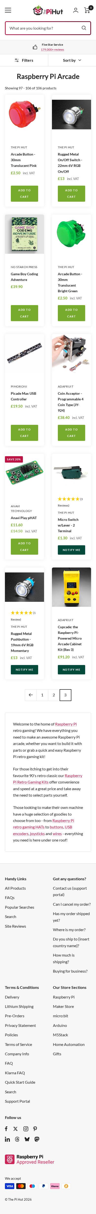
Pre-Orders (14, 1015)
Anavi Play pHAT (24, 518)
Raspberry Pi (66, 724)
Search (10, 916)
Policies (11, 1034)
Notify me (71, 549)
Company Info (17, 1053)
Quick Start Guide (20, 1082)
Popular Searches (19, 907)
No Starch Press (24, 267)
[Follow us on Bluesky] (27, 1139)
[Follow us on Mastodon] (36, 1139)
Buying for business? (70, 971)
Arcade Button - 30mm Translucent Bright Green (70, 282)
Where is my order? (69, 929)
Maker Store (63, 1006)
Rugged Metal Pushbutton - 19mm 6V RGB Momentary (22, 642)
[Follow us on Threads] (17, 1139)
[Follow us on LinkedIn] (7, 1139)
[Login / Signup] (75, 10)
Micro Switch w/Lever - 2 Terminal (68, 525)
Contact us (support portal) (70, 891)
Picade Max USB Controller (23, 396)
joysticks (37, 833)
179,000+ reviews (52, 49)
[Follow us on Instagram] (25, 1128)
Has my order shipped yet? (71, 916)
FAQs (10, 897)
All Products (15, 888)
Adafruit (65, 386)
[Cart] (87, 10)
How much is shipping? (64, 958)
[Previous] (30, 695)
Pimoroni (19, 386)
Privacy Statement (20, 1025)
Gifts (57, 1053)
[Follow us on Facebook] (6, 1128)
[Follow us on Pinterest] (35, 1128)
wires (57, 833)
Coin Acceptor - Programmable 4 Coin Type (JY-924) (70, 401)
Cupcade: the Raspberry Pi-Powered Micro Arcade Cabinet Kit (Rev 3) (70, 638)
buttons (56, 826)
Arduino (60, 1025)
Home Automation (69, 1044)
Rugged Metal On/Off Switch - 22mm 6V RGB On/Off (70, 162)
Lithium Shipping (19, 1006)
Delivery (12, 997)
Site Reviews (15, 926)
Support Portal (17, 1101)
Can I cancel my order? (72, 904)
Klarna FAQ (15, 1072)
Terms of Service (18, 1044)
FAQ (9, 1063)
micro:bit (60, 1015)
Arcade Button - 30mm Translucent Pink (24, 160)
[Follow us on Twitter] (15, 1129)
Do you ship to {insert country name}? (71, 942)
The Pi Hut (19, 147)
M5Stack (60, 1034)
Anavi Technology (21, 508)
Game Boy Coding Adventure (24, 277)
